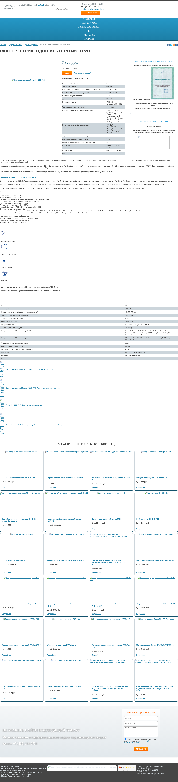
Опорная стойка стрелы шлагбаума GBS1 (20, 604)
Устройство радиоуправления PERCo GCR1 (155, 604)
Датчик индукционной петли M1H (106, 519)
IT (89, 31)
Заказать (67, 73)
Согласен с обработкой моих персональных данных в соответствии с (140, 741)
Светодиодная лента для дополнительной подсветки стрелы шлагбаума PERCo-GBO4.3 (154, 688)
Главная (3, 45)
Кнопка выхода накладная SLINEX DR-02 (65, 560)
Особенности (13, 177)
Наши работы (89, 35)
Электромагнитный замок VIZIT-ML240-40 (155, 560)
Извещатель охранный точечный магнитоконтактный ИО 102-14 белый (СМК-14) (108, 562)
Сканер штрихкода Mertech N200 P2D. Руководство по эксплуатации (33, 388)
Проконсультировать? (82, 73)
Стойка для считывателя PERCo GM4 (64, 686)
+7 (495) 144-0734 (25, 743)
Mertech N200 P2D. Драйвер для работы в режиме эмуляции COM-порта (35, 425)
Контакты (89, 39)
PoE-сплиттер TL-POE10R (148, 519)
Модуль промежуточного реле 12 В (151, 478)
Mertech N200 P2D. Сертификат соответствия (24, 405)
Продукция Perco (89, 23)
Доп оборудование (31, 45)
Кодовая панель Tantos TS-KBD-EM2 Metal (155, 645)
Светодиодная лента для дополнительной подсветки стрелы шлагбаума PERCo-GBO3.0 (110, 688)
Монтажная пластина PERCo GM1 (62, 645)
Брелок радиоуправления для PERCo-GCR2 (21, 645)
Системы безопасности (89, 27)
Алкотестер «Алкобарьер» (13, 560)
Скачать (34, 177)
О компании (89, 19)
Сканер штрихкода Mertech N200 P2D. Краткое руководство (29, 369)
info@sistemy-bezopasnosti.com (92, 9)
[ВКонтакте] (168, 45)
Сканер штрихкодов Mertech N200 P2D (19, 478)
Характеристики (25, 177)
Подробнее (6, 487)
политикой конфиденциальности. (136, 742)
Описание (4, 177)
